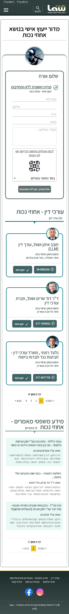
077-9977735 (43, 377)
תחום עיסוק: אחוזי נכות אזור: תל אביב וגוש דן (47, 310)
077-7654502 (43, 323)
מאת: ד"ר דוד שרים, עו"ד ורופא (44, 482)
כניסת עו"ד (22, 2)
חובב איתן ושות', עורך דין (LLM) (38, 246)
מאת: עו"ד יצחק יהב (50, 514)
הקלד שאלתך (25, 125)
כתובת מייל (25, 110)
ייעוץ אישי (20, 270)
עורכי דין (55, 578)
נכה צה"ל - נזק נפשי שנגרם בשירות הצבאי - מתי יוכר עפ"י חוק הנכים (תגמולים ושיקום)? (35, 507)
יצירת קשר (17, 582)
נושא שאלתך (26, 118)
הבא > (18, 401)
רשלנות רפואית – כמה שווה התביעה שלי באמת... (38, 475)
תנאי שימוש (49, 582)
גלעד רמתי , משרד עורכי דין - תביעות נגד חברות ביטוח (35, 355)
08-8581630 (43, 269)
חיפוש (38, 11)
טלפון (26, 103)
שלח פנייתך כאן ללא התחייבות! (35, 189)
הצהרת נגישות (32, 582)
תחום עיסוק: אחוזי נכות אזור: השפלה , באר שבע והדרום (42, 256)
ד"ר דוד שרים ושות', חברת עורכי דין (37, 300)
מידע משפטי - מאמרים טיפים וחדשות (29, 578)
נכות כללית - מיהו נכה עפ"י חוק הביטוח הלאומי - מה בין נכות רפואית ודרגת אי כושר (36, 443)
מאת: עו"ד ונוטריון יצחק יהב (46, 451)
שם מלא (25, 95)
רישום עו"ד (8, 2)
